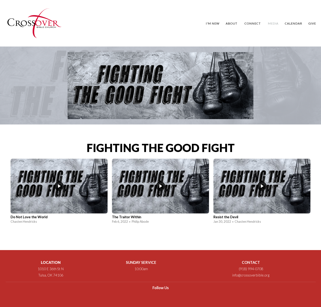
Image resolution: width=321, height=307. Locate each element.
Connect (253, 23)
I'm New (212, 23)
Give (312, 23)
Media (273, 23)
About (232, 23)
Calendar (293, 23)
